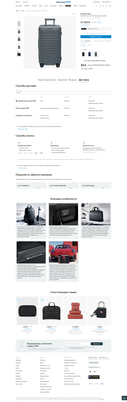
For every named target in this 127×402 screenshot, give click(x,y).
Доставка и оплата (45, 365)
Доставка (84, 79)
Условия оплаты (22, 168)
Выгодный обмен (44, 392)
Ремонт (42, 362)
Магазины (25, 2)
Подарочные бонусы (45, 389)
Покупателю (82, 5)
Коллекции (19, 378)
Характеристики (47, 79)
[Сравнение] (100, 6)
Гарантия (62, 79)
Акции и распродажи (21, 381)
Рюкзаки (18, 362)
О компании (43, 370)
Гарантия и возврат (45, 368)
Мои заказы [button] (43, 384)
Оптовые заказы (68, 378)
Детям (17, 368)
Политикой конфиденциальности (76, 348)
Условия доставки (23, 129)
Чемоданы (18, 360)
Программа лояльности (70, 362)
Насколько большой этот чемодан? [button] (102, 41)
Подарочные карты (69, 365)
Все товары (19, 5)
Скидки (75, 5)
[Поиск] (96, 6)
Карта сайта (19, 384)
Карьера (42, 373)
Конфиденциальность (70, 360)
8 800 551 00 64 (92, 357)
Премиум (18, 376)
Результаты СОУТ (69, 381)
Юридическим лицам (46, 386)
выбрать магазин (44, 118)
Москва (17, 2)
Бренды (18, 373)
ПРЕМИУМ (68, 5)
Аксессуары (19, 370)
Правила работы (44, 376)
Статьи (66, 368)
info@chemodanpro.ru (94, 367)
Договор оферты (44, 381)
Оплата (42, 378)
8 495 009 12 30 (103, 357)
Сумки (17, 365)
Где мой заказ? (96, 2)
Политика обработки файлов (72, 384)
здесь (102, 399)
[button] (106, 6)
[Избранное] (103, 6)
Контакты (67, 370)
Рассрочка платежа (69, 373)
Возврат (73, 79)
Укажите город (19, 90)
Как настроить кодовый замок (72, 376)
